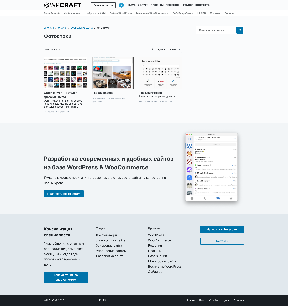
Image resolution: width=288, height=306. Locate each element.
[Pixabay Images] (113, 73)
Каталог (187, 5)
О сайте (214, 300)
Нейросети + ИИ (96, 13)
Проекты (157, 5)
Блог (202, 300)
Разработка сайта (110, 256)
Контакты (203, 5)
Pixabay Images (102, 92)
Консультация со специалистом (66, 277)
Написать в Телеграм (222, 229)
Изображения (51, 111)
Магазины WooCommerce (152, 13)
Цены (226, 300)
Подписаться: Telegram (63, 193)
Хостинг (215, 13)
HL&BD (202, 13)
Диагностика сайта (111, 240)
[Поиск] (86, 5)
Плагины (155, 251)
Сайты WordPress (121, 13)
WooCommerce (159, 240)
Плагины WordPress (115, 98)
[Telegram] (121, 5)
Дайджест (156, 272)
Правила (239, 300)
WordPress (156, 235)
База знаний (52, 13)
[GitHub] (104, 300)
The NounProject (150, 92)
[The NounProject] (160, 73)
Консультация (107, 235)
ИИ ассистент (73, 13)
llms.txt (191, 300)
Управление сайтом (111, 251)
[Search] (239, 30)
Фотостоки (63, 111)
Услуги (143, 5)
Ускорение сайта (109, 245)
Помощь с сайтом (103, 5)
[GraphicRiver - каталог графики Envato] (65, 73)
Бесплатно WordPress (165, 266)
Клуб (132, 5)
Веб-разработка (183, 13)
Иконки (157, 101)
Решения (172, 5)
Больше (229, 13)
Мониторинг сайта (162, 261)
